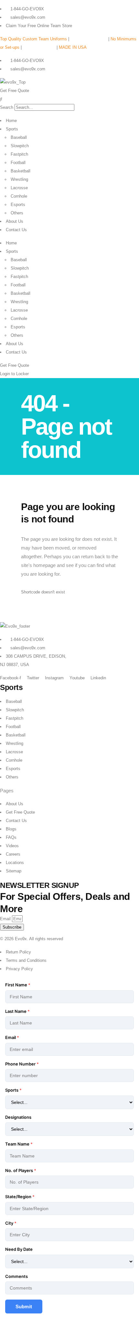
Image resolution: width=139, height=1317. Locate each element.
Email (6, 918)
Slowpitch (20, 145)
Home (11, 120)
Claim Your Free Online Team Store (39, 25)
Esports (18, 204)
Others (17, 213)
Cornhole (19, 196)
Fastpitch (19, 154)
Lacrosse (19, 187)
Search (6, 107)
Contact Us (16, 229)
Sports (12, 129)
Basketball (20, 171)
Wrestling (19, 179)
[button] (69, 99)
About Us (14, 221)
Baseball (19, 137)
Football (18, 162)
